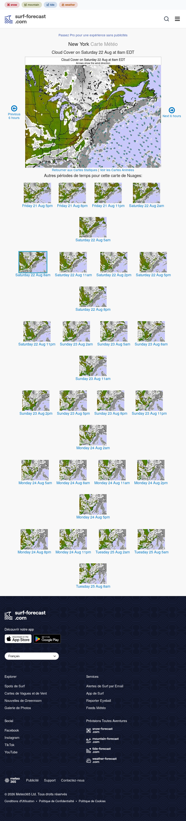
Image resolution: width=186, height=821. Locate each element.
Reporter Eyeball (98, 700)
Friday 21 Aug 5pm (37, 205)
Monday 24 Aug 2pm (151, 482)
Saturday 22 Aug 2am (146, 205)
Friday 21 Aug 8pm (72, 205)
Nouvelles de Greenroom (23, 700)
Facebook (12, 730)
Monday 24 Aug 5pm (93, 517)
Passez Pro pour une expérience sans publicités (93, 35)
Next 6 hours (172, 115)
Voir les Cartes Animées (117, 170)
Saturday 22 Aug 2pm (113, 274)
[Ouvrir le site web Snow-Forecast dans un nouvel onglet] (12, 5)
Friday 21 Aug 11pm (108, 205)
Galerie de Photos (18, 707)
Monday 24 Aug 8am (73, 482)
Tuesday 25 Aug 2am (112, 552)
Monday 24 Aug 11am (112, 482)
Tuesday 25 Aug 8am (93, 586)
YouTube (11, 752)
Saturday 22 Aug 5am (93, 239)
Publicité (32, 780)
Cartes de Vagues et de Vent (26, 693)
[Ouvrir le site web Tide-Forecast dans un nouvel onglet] (50, 5)
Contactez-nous (73, 780)
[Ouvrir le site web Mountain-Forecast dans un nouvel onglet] (32, 5)
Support (50, 780)
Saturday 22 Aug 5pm (153, 274)
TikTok (10, 744)
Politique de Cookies (92, 801)
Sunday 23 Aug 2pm (36, 413)
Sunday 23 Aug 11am (93, 378)
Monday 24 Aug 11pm (73, 552)
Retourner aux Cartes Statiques (74, 170)
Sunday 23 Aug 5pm (73, 413)
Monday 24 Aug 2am (93, 447)
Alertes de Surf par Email (104, 685)
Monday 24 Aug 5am (35, 482)
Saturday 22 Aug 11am (73, 274)
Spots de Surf (15, 685)
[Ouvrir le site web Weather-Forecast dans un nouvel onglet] (68, 5)
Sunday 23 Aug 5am (113, 344)
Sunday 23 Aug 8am (151, 344)
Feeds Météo (96, 707)
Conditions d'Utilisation (19, 801)
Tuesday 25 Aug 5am (151, 552)
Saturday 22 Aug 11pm (36, 344)
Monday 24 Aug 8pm (34, 552)
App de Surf (95, 693)
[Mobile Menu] (177, 19)
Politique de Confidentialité (56, 801)
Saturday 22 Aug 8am (32, 274)
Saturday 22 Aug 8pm (93, 309)
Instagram (12, 737)
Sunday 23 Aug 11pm (149, 413)
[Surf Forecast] (25, 18)
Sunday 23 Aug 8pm (110, 413)
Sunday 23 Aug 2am (76, 344)
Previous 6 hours (14, 116)
